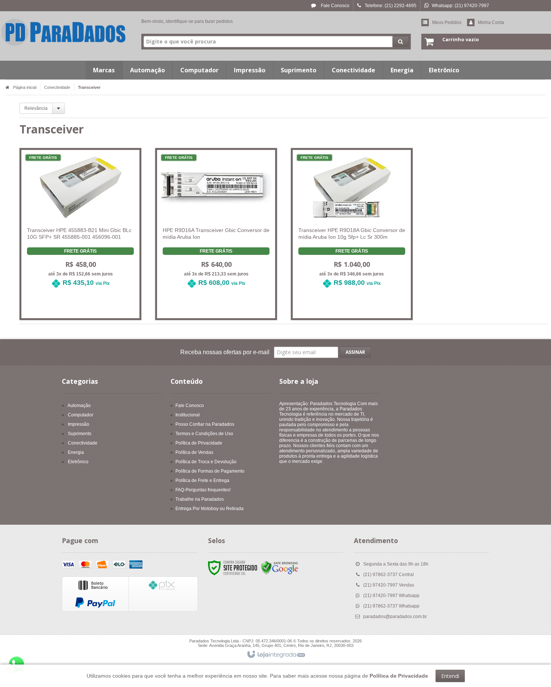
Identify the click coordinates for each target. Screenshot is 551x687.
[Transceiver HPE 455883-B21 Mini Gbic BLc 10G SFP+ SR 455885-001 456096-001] (80, 224)
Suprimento (79, 433)
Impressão (78, 424)
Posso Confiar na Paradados (204, 424)
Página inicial (24, 87)
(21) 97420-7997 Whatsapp (391, 595)
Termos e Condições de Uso (204, 433)
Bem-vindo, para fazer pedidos (187, 21)
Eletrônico (78, 461)
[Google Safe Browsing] (279, 567)
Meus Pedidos (446, 22)
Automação (79, 405)
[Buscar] (400, 41)
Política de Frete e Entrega (202, 480)
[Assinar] (355, 352)
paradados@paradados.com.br (395, 616)
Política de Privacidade (198, 443)
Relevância (36, 108)
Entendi (450, 676)
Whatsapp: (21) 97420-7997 (460, 5)
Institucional (187, 415)
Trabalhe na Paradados (199, 499)
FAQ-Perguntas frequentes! (203, 489)
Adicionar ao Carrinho (85, 305)
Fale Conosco (334, 5)
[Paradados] (63, 32)
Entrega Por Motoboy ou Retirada (209, 508)
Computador (80, 415)
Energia (76, 452)
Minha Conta (491, 22)
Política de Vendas (194, 452)
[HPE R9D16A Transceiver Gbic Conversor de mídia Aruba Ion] (216, 224)
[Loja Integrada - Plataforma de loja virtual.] (276, 655)
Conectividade (57, 87)
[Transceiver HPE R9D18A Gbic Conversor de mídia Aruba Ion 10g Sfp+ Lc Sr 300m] (352, 224)
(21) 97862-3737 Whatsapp (391, 606)
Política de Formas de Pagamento (209, 471)
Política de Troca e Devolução (206, 461)
